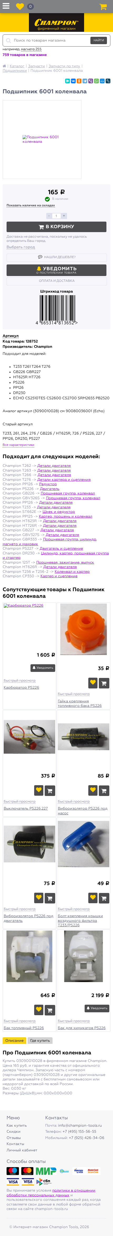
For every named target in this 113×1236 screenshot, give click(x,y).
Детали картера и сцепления (64, 480)
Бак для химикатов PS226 (82, 1028)
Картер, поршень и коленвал (65, 516)
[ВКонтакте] (73, 81)
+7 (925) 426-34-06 (86, 1138)
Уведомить (44, 668)
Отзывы (14, 1138)
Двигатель (49, 489)
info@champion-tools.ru (80, 1125)
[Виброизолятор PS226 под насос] (83, 737)
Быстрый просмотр (19, 680)
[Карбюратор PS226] (29, 623)
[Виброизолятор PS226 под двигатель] (29, 844)
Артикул (11, 336)
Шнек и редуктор (59, 512)
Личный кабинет (22, 1150)
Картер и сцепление (59, 576)
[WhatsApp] (96, 81)
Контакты (15, 1144)
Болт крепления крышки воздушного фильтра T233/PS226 (80, 920)
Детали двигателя (54, 466)
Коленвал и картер (72, 572)
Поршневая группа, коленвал (68, 493)
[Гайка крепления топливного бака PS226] (83, 630)
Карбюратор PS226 (21, 687)
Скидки (13, 1131)
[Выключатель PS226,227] (29, 737)
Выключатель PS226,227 (26, 808)
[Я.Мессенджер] (67, 81)
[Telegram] (85, 81)
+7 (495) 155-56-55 (79, 1131)
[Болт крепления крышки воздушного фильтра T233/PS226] (83, 844)
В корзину (60, 226)
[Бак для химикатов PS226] (83, 957)
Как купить (17, 1125)
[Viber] (90, 81)
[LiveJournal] (108, 81)
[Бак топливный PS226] (29, 957)
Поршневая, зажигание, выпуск (65, 562)
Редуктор (48, 484)
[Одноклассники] (79, 81)
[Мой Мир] (102, 81)
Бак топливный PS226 (24, 1028)
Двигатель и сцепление (61, 548)
